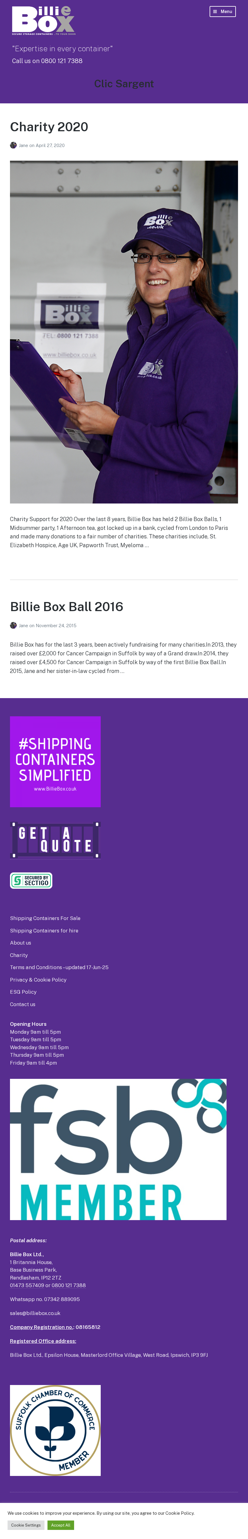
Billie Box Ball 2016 (66, 606)
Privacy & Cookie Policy (38, 980)
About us (20, 943)
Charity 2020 (49, 126)
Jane (24, 145)
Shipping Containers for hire (44, 931)
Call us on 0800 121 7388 (47, 61)
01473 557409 (27, 1285)
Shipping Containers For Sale (45, 918)
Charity (19, 955)
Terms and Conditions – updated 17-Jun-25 (59, 967)
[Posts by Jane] (14, 145)
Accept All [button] (60, 1525)
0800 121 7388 (69, 1285)
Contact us (22, 1004)
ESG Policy (23, 992)
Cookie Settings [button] (26, 1525)
